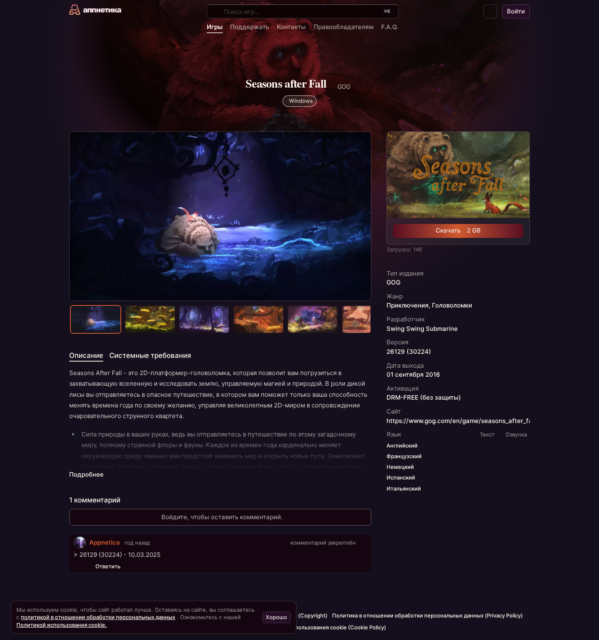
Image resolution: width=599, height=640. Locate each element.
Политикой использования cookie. (61, 625)
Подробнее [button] (86, 474)
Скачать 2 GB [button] (458, 230)
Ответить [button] (107, 566)
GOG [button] (393, 282)
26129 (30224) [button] (409, 351)
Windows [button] (301, 100)
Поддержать (249, 27)
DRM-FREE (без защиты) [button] (424, 397)
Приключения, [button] (408, 305)
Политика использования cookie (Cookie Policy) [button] (324, 627)
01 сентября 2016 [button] (413, 374)
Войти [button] (516, 11)
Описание (86, 355)
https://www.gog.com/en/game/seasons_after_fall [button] (461, 421)
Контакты (291, 27)
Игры (215, 27)
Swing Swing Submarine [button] (422, 328)
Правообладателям (343, 27)
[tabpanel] (220, 423)
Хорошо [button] (276, 617)
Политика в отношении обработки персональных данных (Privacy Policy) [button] (427, 615)
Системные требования (150, 355)
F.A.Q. (389, 27)
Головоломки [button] (452, 305)
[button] (490, 11)
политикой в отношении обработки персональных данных (98, 617)
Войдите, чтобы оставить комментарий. (222, 517)
